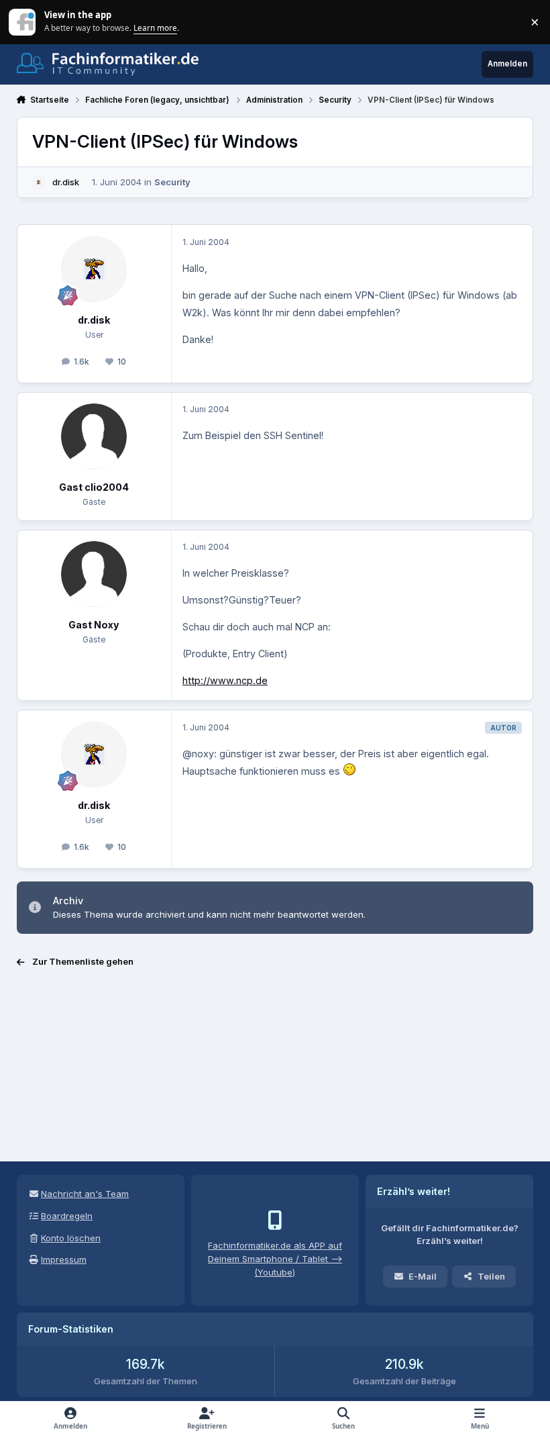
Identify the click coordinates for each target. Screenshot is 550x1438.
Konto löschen (71, 1238)
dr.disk (65, 182)
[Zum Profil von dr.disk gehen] (39, 182)
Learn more (23, 21)
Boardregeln (67, 1215)
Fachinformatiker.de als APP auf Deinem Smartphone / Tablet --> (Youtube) (275, 1259)
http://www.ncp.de (225, 680)
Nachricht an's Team (85, 1193)
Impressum (64, 1259)
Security (172, 182)
